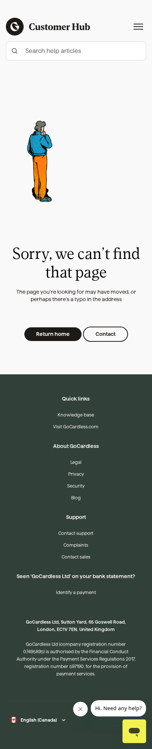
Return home (53, 334)
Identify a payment (76, 592)
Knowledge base (76, 414)
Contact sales (76, 556)
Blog (76, 497)
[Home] (48, 27)
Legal (76, 462)
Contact (105, 334)
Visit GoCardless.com (76, 426)
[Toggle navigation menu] (138, 26)
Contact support (75, 533)
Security (75, 485)
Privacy (76, 474)
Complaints (75, 545)
